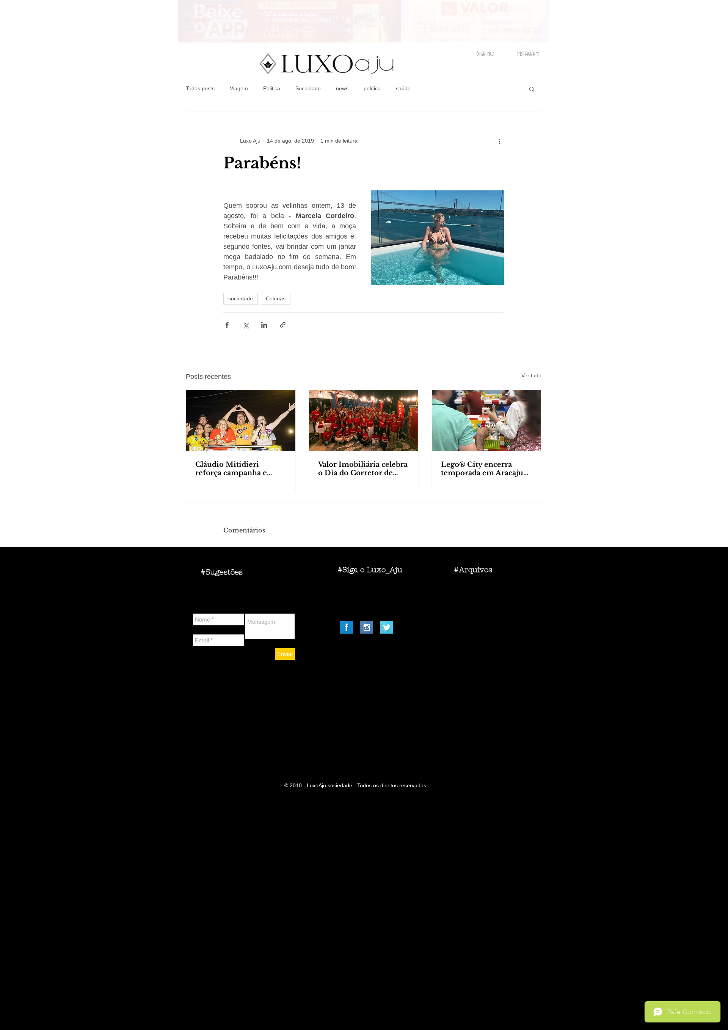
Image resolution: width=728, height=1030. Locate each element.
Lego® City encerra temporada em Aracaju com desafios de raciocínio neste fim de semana (482, 468)
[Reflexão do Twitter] (386, 627)
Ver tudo (531, 375)
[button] (531, 89)
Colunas (276, 298)
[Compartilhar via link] (282, 324)
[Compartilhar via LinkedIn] (264, 324)
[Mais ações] (499, 140)
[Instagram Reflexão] (366, 627)
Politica (271, 88)
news (342, 88)
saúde (403, 88)
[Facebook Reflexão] (346, 627)
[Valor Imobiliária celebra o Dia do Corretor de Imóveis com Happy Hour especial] (363, 420)
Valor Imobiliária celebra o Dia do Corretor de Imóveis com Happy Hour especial (363, 468)
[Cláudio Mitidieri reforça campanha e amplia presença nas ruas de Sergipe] (240, 420)
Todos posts (200, 88)
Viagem (239, 88)
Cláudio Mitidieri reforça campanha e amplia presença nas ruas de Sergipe (240, 468)
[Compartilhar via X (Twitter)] (245, 324)
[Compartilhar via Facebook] (227, 324)
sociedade (240, 298)
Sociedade (308, 88)
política (372, 88)
